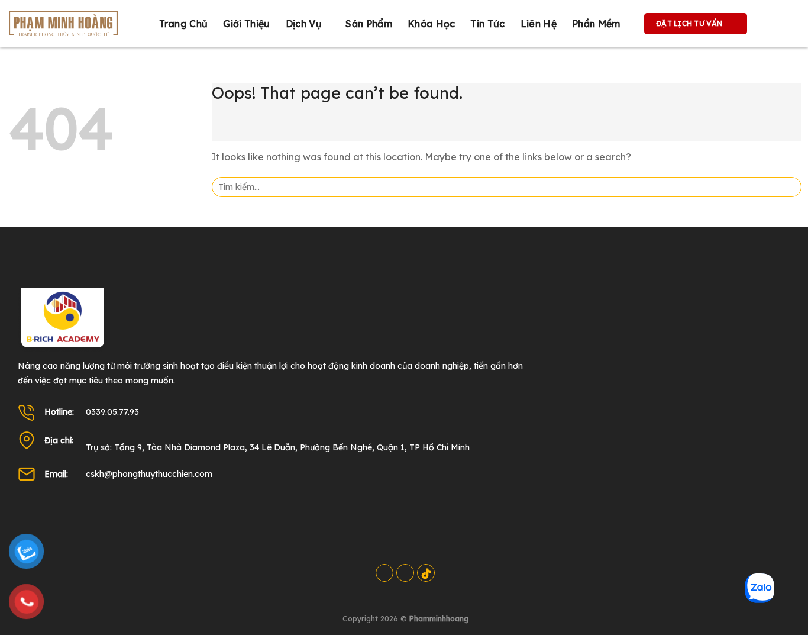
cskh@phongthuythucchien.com (149, 474)
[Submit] (788, 187)
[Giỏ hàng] (768, 24)
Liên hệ (539, 24)
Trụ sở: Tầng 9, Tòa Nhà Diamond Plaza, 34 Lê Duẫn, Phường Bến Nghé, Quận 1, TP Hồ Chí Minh (278, 447)
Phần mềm (596, 24)
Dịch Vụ (304, 24)
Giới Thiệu (246, 24)
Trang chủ (183, 24)
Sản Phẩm (368, 24)
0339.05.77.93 (112, 412)
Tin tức (487, 24)
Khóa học (431, 24)
